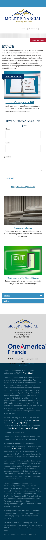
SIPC (19, 449)
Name (8, 129)
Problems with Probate (23, 228)
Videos (6, 301)
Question (7, 157)
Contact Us (33, 29)
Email (8, 143)
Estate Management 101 (20, 102)
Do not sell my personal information (25, 428)
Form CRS (32, 535)
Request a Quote (38, 40)
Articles (7, 296)
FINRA (13, 449)
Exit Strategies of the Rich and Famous (23, 278)
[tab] (23, 295)
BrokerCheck (28, 373)
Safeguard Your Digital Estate (23, 186)
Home (23, 29)
